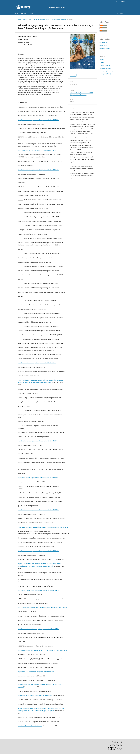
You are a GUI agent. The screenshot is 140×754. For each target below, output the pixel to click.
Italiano (102, 62)
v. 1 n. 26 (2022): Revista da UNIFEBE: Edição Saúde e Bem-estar (48, 19)
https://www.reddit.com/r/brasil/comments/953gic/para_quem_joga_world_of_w (42, 650)
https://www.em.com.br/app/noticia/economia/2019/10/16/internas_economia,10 (43, 527)
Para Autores (103, 45)
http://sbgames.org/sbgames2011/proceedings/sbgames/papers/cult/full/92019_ (42, 607)
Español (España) (105, 65)
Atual (16, 13)
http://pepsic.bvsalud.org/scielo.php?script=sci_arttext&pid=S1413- (38, 590)
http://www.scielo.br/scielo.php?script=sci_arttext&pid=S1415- (37, 150)
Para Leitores (103, 42)
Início (19, 19)
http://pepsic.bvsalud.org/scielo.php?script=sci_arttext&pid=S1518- (38, 120)
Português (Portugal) (106, 71)
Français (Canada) (105, 68)
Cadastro (116, 1)
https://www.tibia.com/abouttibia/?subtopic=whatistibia (35, 695)
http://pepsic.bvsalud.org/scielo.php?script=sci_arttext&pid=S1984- (38, 441)
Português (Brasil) (105, 74)
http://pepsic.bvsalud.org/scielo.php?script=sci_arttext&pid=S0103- (38, 170)
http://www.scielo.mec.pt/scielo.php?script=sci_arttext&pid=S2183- (38, 629)
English (102, 59)
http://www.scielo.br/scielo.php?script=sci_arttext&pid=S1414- (37, 672)
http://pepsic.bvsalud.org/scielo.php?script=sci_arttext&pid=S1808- (38, 477)
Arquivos (23, 13)
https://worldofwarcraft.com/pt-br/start (30, 726)
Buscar (121, 13)
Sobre (31, 13)
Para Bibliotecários (105, 48)
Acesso (123, 1)
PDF (74, 75)
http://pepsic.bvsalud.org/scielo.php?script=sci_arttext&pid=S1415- (38, 510)
